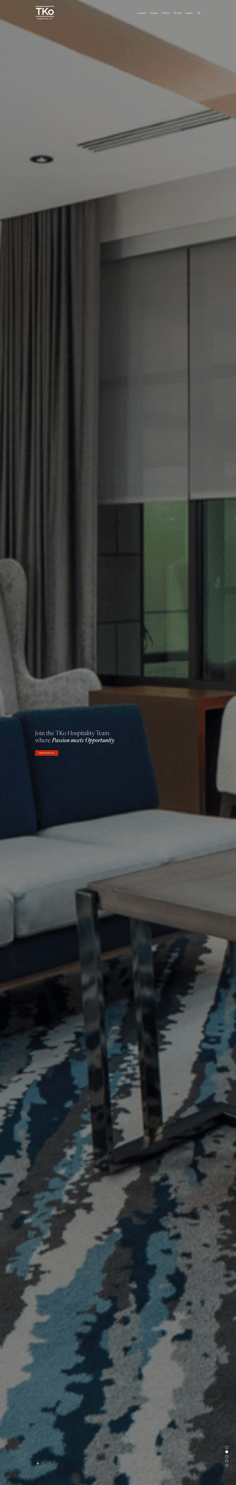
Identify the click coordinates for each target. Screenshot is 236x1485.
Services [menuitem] (154, 13)
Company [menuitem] (141, 13)
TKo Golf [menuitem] (178, 13)
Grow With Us (46, 753)
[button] (226, 1447)
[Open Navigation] (199, 13)
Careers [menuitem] (189, 13)
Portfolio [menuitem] (166, 13)
